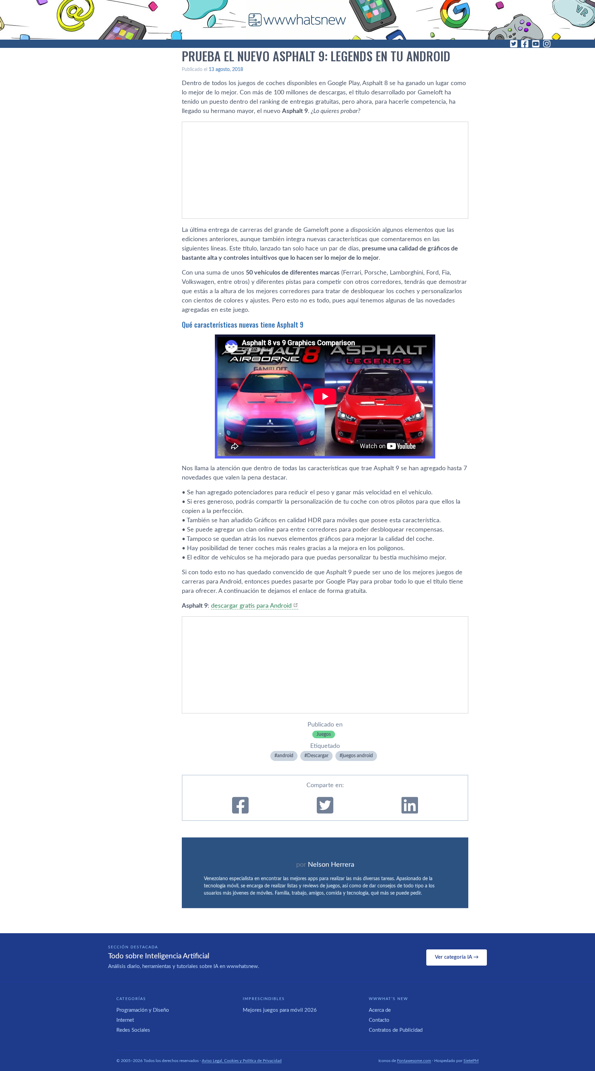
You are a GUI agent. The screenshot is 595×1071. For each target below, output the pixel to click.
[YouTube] (536, 44)
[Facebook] (525, 44)
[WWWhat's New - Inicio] (297, 20)
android (285, 755)
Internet (125, 1020)
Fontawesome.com (414, 1061)
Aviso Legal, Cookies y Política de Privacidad (242, 1061)
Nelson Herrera (331, 864)
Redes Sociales (133, 1030)
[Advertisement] (325, 170)
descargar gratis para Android (251, 606)
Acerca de (380, 1010)
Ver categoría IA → (457, 957)
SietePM (471, 1061)
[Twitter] (514, 44)
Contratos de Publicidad (395, 1030)
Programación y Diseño (142, 1010)
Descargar (317, 755)
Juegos (323, 734)
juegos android (357, 755)
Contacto (379, 1020)
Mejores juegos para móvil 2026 (280, 1010)
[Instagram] (547, 44)
